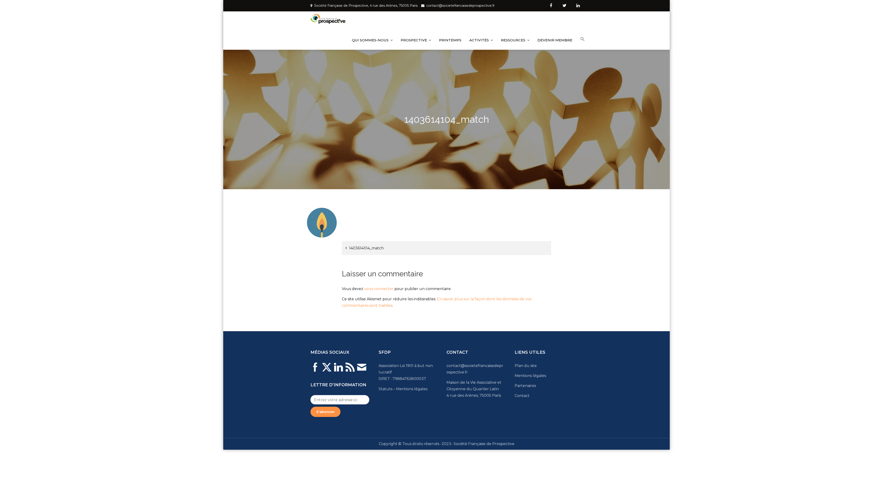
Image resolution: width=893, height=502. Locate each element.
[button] (582, 39)
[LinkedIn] (338, 370)
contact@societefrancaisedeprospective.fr (460, 5)
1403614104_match (366, 248)
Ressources (513, 40)
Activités (479, 40)
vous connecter (378, 289)
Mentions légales (411, 389)
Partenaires (525, 385)
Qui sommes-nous (370, 40)
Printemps (450, 40)
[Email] (361, 370)
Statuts (385, 389)
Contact (522, 395)
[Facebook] (315, 370)
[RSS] (350, 370)
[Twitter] (326, 370)
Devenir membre (554, 40)
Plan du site (526, 365)
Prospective (414, 40)
